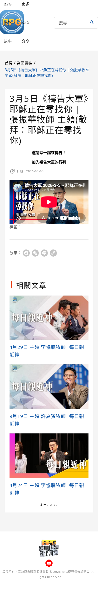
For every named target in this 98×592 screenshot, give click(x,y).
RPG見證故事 (8, 22)
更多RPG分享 (25, 22)
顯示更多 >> (49, 505)
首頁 (9, 63)
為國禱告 (25, 63)
